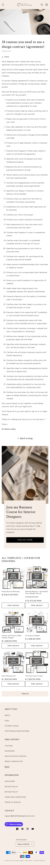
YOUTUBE (9, 746)
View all (25, 694)
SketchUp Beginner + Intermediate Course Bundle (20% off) (36, 593)
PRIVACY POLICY (11, 787)
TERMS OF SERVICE (13, 802)
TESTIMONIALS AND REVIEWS (17, 731)
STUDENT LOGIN (11, 726)
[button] (2, 4)
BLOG (7, 767)
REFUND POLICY (11, 792)
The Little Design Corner (16, 860)
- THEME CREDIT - (28, 860)
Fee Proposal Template (32, 636)
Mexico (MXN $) (23, 844)
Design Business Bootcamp (11, 591)
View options (13, 605)
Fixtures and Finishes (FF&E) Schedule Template (12, 637)
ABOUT (7, 715)
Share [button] (6, 57)
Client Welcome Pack (9, 676)
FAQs (7, 721)
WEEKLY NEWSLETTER (14, 761)
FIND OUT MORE (25, 540)
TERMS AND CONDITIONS (15, 797)
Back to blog (26, 438)
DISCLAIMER (10, 781)
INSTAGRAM (10, 751)
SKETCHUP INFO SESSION (15, 756)
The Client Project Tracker (34, 676)
